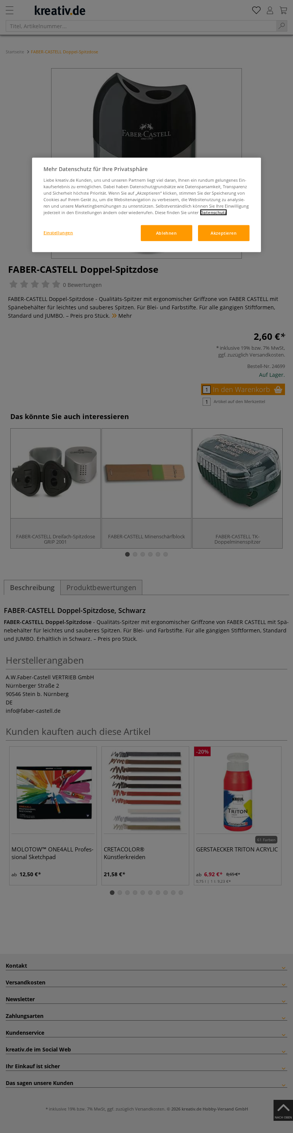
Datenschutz (213, 212)
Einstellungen (58, 232)
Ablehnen (166, 233)
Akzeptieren (224, 233)
